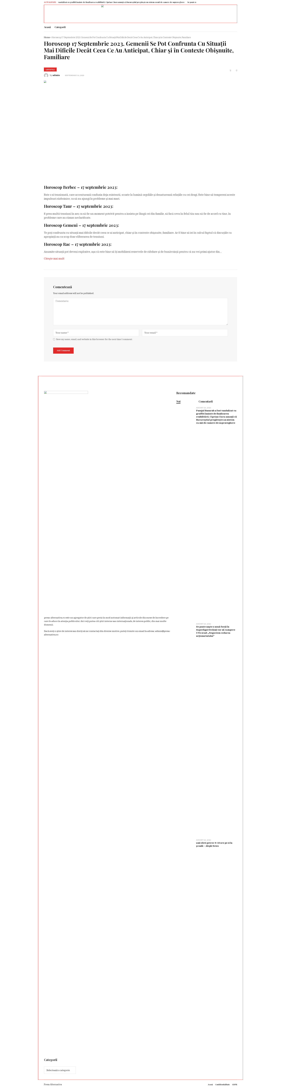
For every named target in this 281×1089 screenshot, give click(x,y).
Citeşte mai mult (54, 258)
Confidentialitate (222, 1084)
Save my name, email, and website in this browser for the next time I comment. (94, 339)
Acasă (210, 1084)
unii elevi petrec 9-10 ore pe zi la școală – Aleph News (214, 844)
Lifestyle (50, 69)
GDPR (234, 1084)
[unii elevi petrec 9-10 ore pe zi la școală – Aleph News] (185, 945)
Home (47, 37)
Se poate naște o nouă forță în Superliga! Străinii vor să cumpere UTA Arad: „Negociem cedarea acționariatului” (215, 631)
